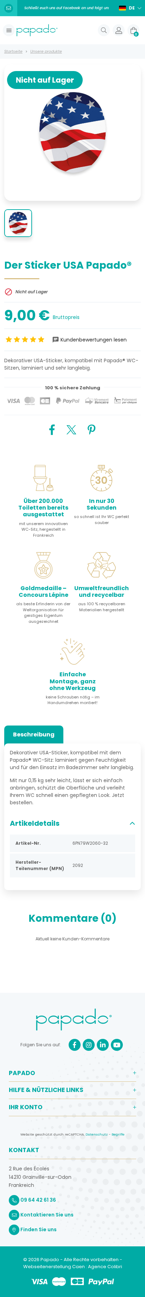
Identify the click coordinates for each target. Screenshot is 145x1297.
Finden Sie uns (38, 1229)
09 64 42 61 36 (37, 1199)
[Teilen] (52, 428)
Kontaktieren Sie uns (46, 1214)
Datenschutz (97, 1134)
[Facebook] (75, 1045)
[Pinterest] (92, 428)
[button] (9, 30)
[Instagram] (89, 1045)
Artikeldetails (34, 823)
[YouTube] (117, 1045)
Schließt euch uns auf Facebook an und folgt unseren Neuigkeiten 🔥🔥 (66, 8)
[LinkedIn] (103, 1045)
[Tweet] (71, 428)
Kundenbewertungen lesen (94, 339)
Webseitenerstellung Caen (54, 1266)
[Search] (104, 30)
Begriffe (118, 1134)
